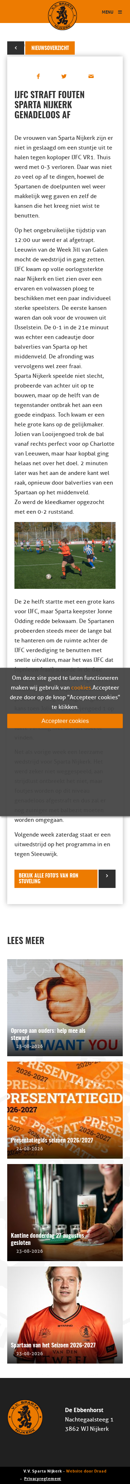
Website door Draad (86, 1470)
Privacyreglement (42, 1478)
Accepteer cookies (65, 721)
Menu (107, 11)
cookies (81, 687)
